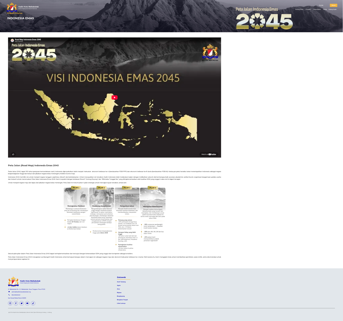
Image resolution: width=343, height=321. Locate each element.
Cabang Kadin (333, 9)
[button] (321, 5)
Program (308, 9)
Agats (119, 285)
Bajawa (119, 292)
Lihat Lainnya (121, 303)
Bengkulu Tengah (122, 299)
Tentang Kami (299, 9)
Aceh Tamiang (121, 281)
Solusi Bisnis (317, 9)
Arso (118, 289)
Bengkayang (121, 296)
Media (325, 9)
